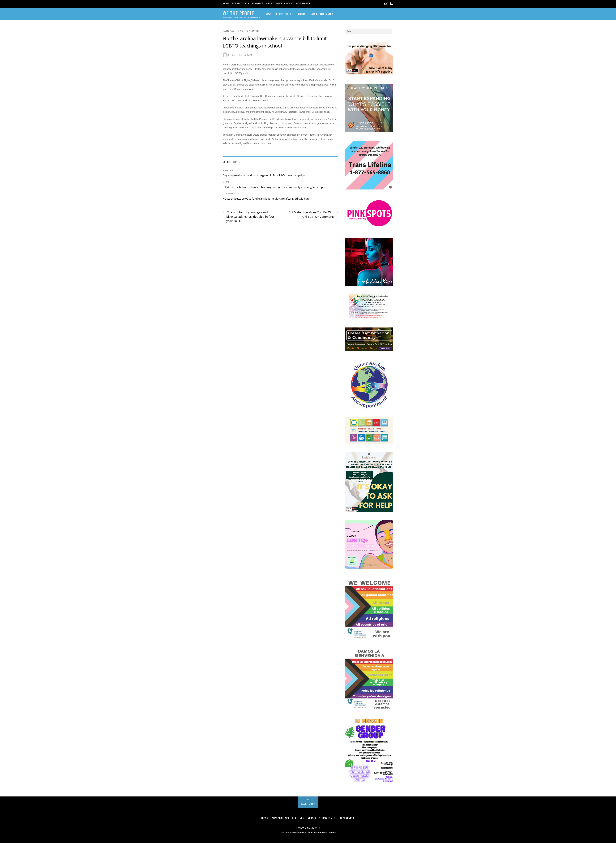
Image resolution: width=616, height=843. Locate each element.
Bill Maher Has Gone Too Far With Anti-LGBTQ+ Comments (313, 214)
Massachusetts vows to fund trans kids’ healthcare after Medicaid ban (266, 198)
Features (257, 3)
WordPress (298, 832)
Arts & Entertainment (280, 3)
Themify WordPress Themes (321, 832)
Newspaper (303, 3)
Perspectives (240, 3)
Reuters (232, 55)
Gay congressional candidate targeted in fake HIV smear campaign (264, 175)
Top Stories (252, 31)
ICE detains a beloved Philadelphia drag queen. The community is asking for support (274, 187)
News (226, 3)
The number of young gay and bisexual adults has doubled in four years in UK (248, 216)
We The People (306, 828)
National (228, 31)
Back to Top (308, 803)
